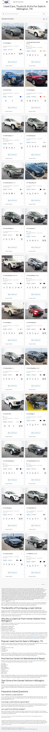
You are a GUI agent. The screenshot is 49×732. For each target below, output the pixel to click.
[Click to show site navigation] (47, 2)
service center (32, 660)
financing (3, 699)
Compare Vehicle (8, 65)
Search (44, 13)
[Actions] (21, 43)
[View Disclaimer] (14, 53)
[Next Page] (38, 584)
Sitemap (13, 727)
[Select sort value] (46, 19)
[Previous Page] (36, 584)
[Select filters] (44, 19)
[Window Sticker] (22, 54)
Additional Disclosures (21, 727)
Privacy (16, 727)
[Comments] (20, 54)
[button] (22, 31)
